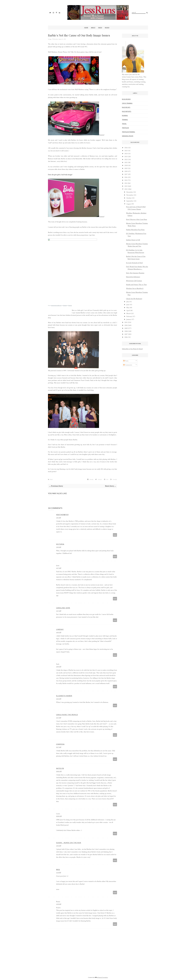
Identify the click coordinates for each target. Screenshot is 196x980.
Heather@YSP (62, 515)
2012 (126, 189)
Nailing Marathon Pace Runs (135, 230)
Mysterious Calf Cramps (134, 281)
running (125, 115)
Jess (50, 39)
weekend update (127, 136)
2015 (126, 180)
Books (107, 27)
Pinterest (70, 305)
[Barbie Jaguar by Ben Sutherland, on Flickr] (73, 135)
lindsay (60, 629)
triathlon (125, 128)
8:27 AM (58, 747)
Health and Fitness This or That (136, 285)
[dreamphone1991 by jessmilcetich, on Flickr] (73, 84)
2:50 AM (58, 904)
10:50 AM (59, 816)
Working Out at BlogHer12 (134, 288)
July (127, 302)
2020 (126, 165)
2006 (126, 337)
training (125, 119)
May (127, 308)
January (128, 319)
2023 (126, 157)
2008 (126, 331)
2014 (126, 183)
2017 (126, 174)
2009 (126, 328)
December (129, 192)
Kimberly (65, 305)
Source (102, 135)
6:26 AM (58, 699)
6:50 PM (58, 873)
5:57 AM (58, 611)
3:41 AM (58, 518)
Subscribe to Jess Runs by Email (132, 349)
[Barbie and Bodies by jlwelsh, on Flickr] (73, 216)
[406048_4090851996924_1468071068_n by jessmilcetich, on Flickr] (73, 427)
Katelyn (60, 768)
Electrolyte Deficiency (133, 277)
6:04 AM (58, 632)
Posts (126, 361)
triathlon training (128, 132)
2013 (125, 186)
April (128, 310)
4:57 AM (58, 568)
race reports (126, 111)
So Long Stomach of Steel (134, 263)
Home (86, 27)
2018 (126, 171)
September (129, 201)
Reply (115, 535)
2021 (126, 162)
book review (126, 99)
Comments (128, 365)
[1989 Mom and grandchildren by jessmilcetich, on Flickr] (73, 368)
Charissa (60, 744)
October (129, 198)
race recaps (126, 107)
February (129, 316)
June (127, 305)
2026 (126, 148)
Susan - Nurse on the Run (68, 843)
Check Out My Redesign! (134, 299)
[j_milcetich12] (133, 72)
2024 (126, 154)
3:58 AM (58, 547)
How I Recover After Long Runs (136, 219)
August (128, 204)
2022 (126, 159)
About (93, 27)
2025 (126, 151)
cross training (127, 103)
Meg (58, 869)
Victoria (60, 544)
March (128, 313)
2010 (126, 325)
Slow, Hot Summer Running (135, 273)
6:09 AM (58, 667)
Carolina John (63, 608)
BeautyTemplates (103, 977)
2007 (126, 334)
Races (100, 27)
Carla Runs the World (67, 715)
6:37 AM (58, 718)
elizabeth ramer (64, 696)
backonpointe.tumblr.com (56, 305)
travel (124, 124)
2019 (126, 168)
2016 (126, 177)
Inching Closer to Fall (133, 240)
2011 (125, 322)
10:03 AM (58, 771)
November (129, 195)
